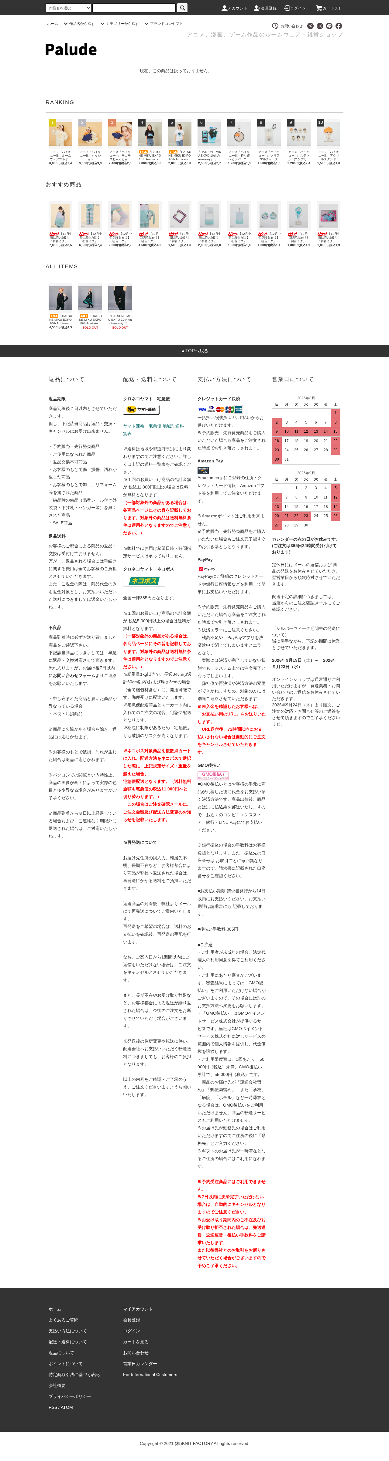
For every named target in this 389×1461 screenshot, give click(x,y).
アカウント (238, 8)
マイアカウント (138, 1309)
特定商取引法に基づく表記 (74, 1374)
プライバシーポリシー (70, 1396)
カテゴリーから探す (122, 24)
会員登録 (269, 8)
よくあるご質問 (63, 1319)
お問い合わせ (292, 26)
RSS (53, 1407)
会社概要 (57, 1385)
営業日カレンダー (140, 1363)
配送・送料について (68, 1341)
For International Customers (150, 1374)
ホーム (52, 24)
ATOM (67, 1407)
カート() (331, 8)
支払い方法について (68, 1330)
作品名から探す (82, 24)
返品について (61, 1352)
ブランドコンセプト (166, 24)
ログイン (298, 8)
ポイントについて (66, 1363)
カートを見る (136, 1341)
